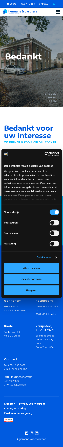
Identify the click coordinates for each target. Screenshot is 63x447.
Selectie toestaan (31, 279)
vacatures (27, 3)
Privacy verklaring (15, 408)
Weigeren (31, 290)
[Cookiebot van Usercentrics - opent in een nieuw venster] (45, 154)
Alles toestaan (31, 268)
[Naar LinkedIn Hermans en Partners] (37, 433)
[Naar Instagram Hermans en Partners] (32, 433)
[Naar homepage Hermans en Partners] (20, 11)
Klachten (9, 403)
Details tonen (44, 257)
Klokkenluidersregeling (18, 413)
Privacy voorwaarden (33, 403)
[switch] (54, 222)
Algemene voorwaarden (31, 439)
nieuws (11, 3)
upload (44, 3)
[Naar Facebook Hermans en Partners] (27, 433)
